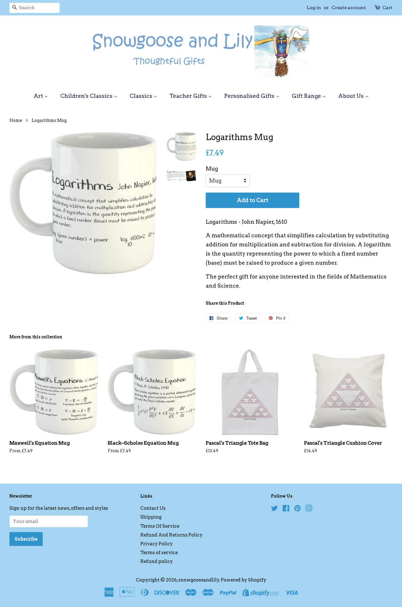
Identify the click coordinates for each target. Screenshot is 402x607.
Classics (142, 96)
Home (15, 120)
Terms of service (159, 552)
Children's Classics (87, 96)
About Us (351, 96)
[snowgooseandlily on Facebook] (286, 509)
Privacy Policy (156, 544)
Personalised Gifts (250, 96)
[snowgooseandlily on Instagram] (308, 509)
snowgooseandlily (198, 580)
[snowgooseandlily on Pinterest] (297, 509)
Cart (388, 7)
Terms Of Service (159, 526)
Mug (212, 169)
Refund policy (156, 561)
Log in (314, 7)
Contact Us (153, 508)
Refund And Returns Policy (171, 535)
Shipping (150, 517)
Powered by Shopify (243, 580)
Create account (349, 7)
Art (39, 96)
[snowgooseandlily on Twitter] (274, 509)
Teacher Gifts (189, 96)
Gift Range (307, 96)
